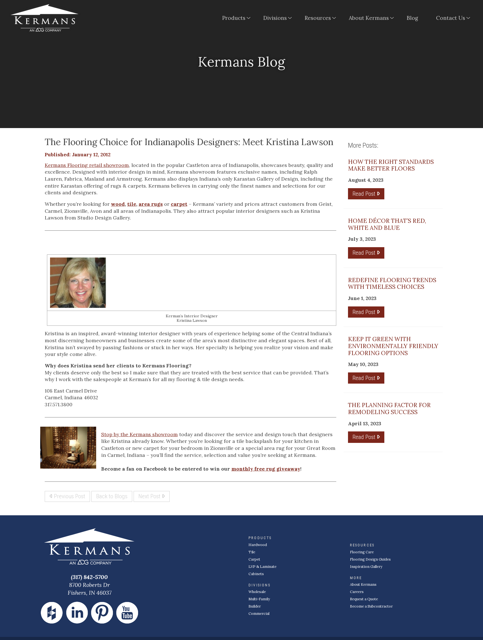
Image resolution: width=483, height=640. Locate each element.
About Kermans (369, 18)
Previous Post (69, 496)
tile (131, 204)
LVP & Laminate (262, 566)
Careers (357, 591)
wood (118, 204)
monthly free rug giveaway (265, 469)
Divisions (275, 18)
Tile (251, 552)
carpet (179, 204)
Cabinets (256, 573)
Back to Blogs (111, 496)
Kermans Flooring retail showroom (87, 165)
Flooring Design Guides (370, 559)
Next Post (150, 496)
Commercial (258, 613)
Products (233, 18)
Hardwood (257, 544)
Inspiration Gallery (366, 566)
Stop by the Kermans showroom (139, 434)
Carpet (254, 559)
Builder (254, 606)
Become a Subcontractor (371, 606)
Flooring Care (362, 552)
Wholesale (257, 591)
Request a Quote (364, 599)
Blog (412, 18)
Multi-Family (259, 599)
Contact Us (450, 18)
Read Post (364, 193)
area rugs (151, 204)
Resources (318, 18)
